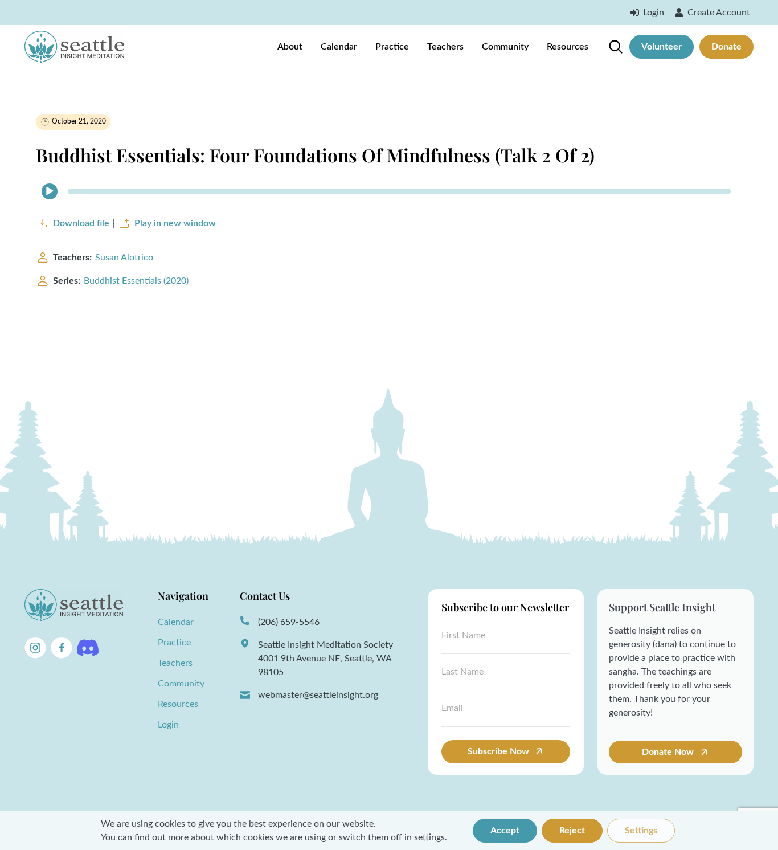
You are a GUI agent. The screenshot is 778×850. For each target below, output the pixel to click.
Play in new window (175, 223)
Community (505, 46)
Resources (567, 46)
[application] (389, 191)
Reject (572, 830)
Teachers (445, 46)
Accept (504, 830)
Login (168, 724)
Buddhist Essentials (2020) (136, 280)
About (289, 46)
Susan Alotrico (124, 257)
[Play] (49, 191)
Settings (641, 830)
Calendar (339, 46)
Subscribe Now (498, 751)
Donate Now (669, 752)
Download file (81, 223)
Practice (392, 46)
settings (429, 837)
